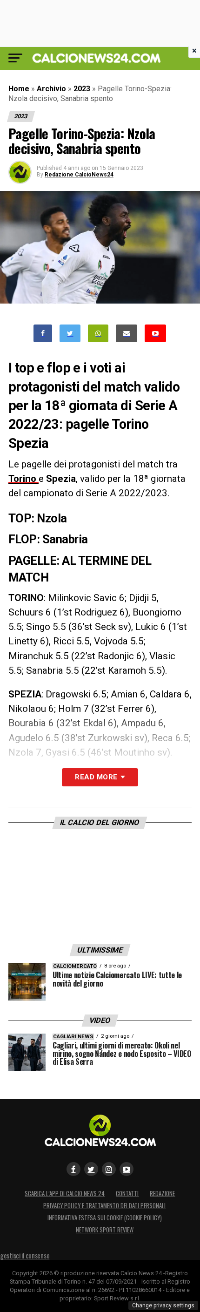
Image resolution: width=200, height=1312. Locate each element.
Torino (23, 478)
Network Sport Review (104, 1229)
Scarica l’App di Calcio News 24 (65, 1193)
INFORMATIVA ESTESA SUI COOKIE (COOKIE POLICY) (104, 1217)
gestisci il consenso (24, 1255)
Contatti (127, 1193)
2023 (81, 88)
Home (18, 88)
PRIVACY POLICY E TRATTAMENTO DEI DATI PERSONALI (104, 1205)
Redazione (162, 1193)
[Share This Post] (98, 333)
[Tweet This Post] (70, 333)
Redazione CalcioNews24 (79, 174)
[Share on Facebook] (42, 333)
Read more (96, 777)
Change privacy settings (163, 1305)
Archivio (51, 88)
